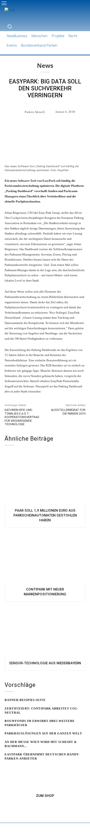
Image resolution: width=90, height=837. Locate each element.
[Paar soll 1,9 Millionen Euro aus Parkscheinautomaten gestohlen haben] (45, 477)
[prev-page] (7, 767)
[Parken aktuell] (19, 112)
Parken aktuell (35, 112)
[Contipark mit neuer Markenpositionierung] (45, 556)
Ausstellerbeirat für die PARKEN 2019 (68, 411)
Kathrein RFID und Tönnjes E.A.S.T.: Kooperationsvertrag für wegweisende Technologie (22, 417)
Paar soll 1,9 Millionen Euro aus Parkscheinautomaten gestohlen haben (45, 515)
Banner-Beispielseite (25, 700)
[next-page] (15, 767)
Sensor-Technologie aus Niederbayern (45, 663)
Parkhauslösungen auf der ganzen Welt (43, 733)
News (45, 65)
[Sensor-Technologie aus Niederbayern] (45, 630)
